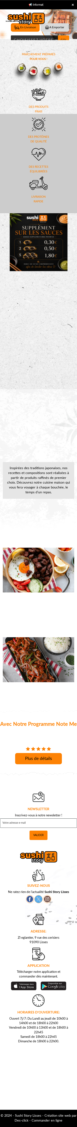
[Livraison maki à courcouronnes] (38, 72)
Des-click (21, 1120)
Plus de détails (38, 758)
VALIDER (38, 835)
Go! (64, 40)
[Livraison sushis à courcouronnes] (38, 857)
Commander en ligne (47, 1120)
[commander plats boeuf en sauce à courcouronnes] (38, 659)
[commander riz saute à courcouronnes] (38, 570)
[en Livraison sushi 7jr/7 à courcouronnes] (38, 94)
